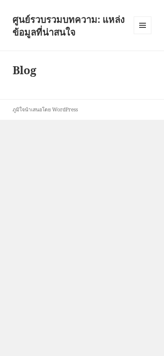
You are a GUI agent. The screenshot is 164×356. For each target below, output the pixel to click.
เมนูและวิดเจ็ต (142, 25)
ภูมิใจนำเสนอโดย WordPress (45, 109)
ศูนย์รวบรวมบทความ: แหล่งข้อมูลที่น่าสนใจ (69, 25)
